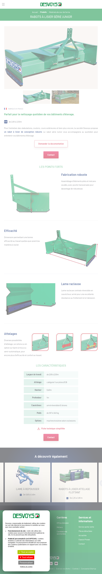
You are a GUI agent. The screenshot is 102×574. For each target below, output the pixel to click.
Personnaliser (26, 562)
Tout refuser (27, 557)
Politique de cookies (26, 566)
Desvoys (51, 4)
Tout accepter (27, 552)
